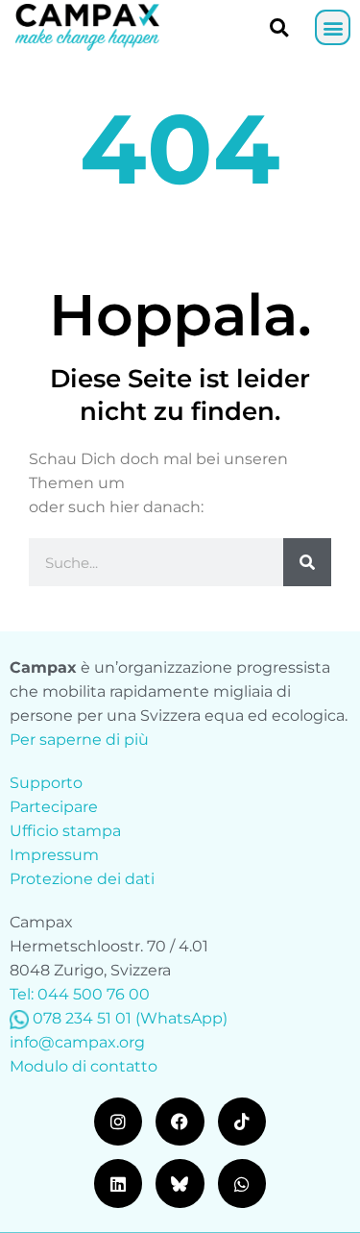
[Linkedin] (118, 1183)
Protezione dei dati (82, 879)
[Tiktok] (242, 1121)
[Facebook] (180, 1121)
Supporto (46, 783)
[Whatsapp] (242, 1183)
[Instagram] (118, 1121)
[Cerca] (307, 562)
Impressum (54, 855)
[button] (332, 27)
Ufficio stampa (65, 831)
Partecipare (54, 807)
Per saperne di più (79, 739)
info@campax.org (77, 1042)
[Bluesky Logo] (180, 1183)
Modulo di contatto (83, 1066)
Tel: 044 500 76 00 (80, 994)
